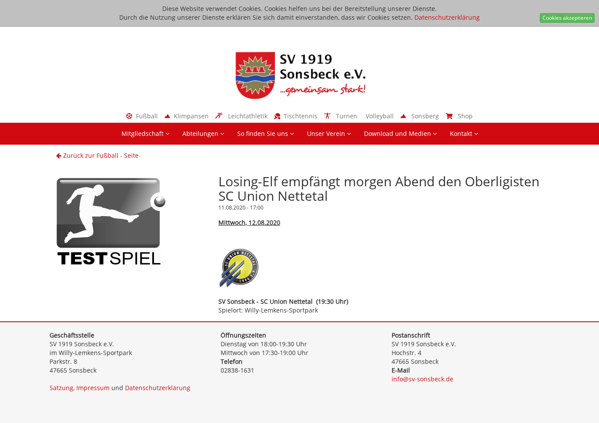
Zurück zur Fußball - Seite (100, 155)
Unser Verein (327, 133)
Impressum (93, 388)
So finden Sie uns (263, 133)
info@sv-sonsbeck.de (422, 379)
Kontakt (462, 133)
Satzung (61, 388)
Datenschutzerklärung (447, 17)
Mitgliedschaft (143, 133)
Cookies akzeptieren (567, 17)
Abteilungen (201, 133)
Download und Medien (398, 133)
